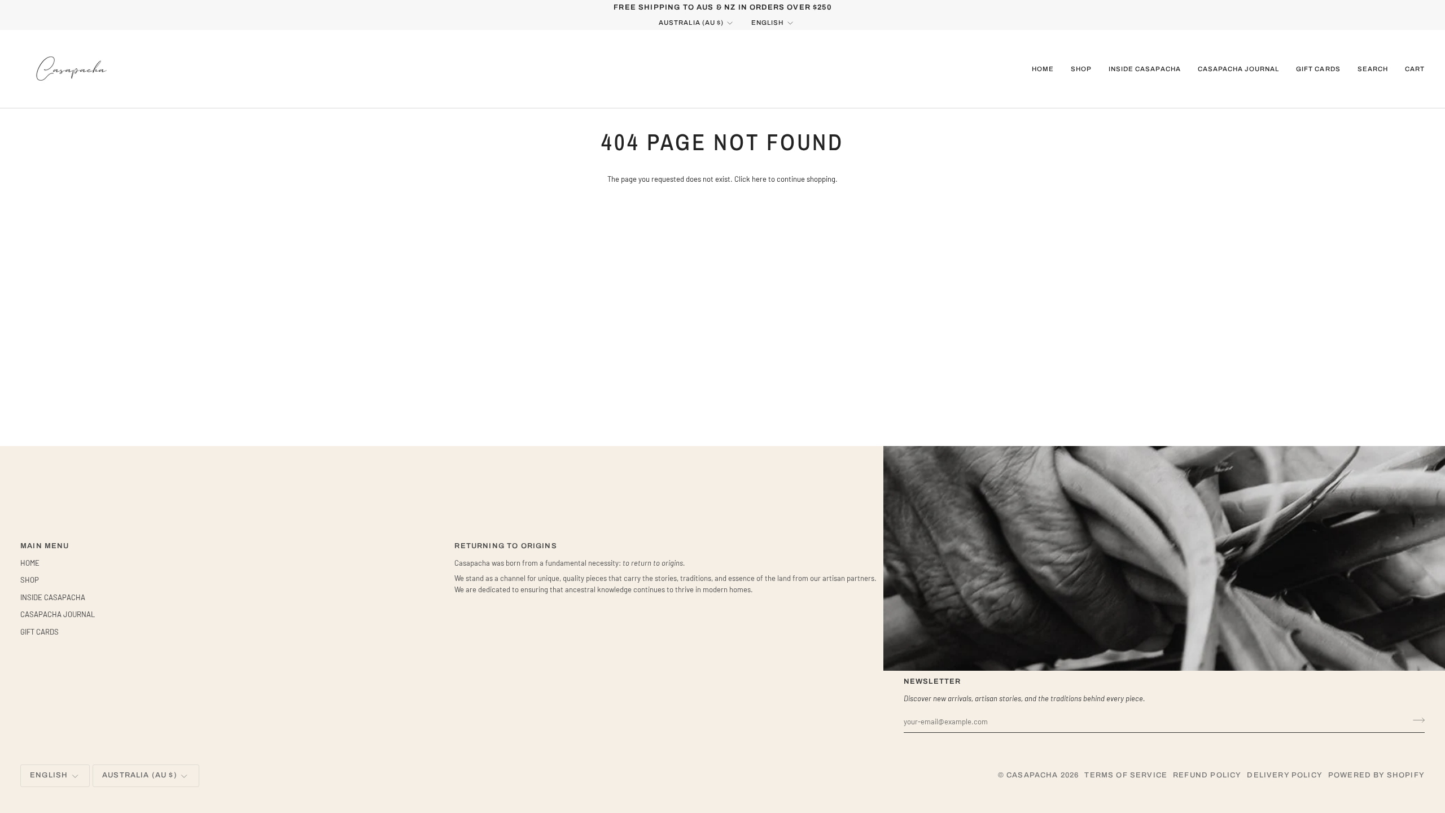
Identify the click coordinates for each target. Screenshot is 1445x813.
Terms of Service (1125, 775)
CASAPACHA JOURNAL (57, 614)
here (759, 178)
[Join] (1415, 720)
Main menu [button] (44, 546)
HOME (30, 562)
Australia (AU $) (691, 22)
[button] (1081, 69)
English (767, 22)
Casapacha (1032, 775)
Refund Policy (1207, 775)
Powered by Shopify (1376, 775)
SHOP (29, 579)
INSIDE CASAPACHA (52, 597)
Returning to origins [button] (505, 546)
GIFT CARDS (39, 631)
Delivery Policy (1285, 775)
